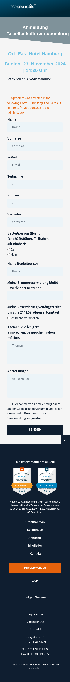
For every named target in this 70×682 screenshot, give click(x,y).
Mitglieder (35, 545)
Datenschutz (35, 622)
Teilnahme (15, 176)
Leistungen (35, 529)
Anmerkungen (17, 371)
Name (11, 119)
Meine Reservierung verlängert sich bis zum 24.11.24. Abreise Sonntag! (34, 309)
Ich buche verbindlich (25, 318)
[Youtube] (41, 603)
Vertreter (14, 214)
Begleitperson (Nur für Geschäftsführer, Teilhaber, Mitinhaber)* (28, 238)
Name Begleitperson (23, 264)
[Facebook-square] (29, 603)
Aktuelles (35, 537)
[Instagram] (35, 603)
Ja (12, 249)
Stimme (13, 195)
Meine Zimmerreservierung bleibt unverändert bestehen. (32, 285)
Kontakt (35, 553)
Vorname (14, 138)
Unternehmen (35, 522)
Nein (14, 254)
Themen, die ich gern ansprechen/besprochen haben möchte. (31, 332)
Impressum (35, 614)
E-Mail (12, 157)
